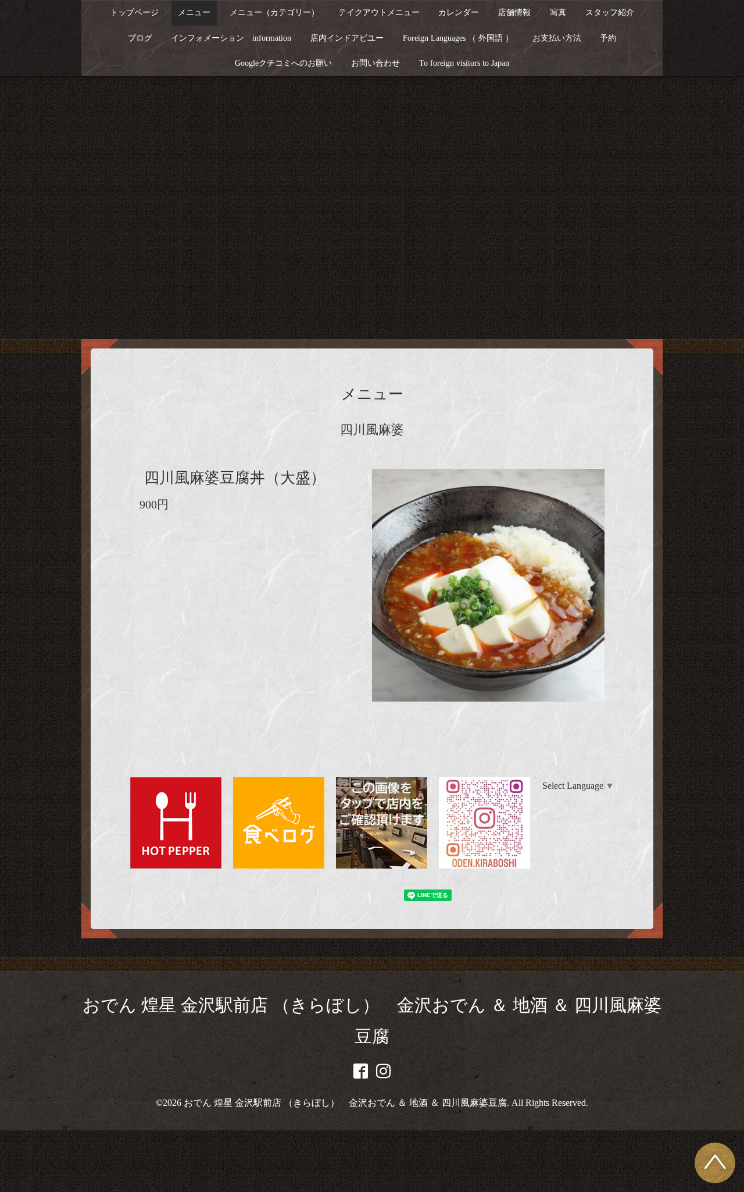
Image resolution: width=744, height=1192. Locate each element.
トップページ (134, 12)
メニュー (194, 12)
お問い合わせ (375, 63)
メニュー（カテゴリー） (274, 12)
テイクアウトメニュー (379, 12)
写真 (558, 12)
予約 (608, 38)
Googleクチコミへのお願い (283, 63)
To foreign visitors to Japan (464, 63)
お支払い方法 (556, 38)
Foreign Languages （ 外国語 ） (458, 38)
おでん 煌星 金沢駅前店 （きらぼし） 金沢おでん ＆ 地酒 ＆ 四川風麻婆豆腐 (345, 1103)
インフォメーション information (231, 38)
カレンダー (458, 12)
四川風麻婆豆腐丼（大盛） (235, 477)
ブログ (140, 38)
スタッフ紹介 (609, 12)
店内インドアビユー (347, 38)
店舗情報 (514, 12)
